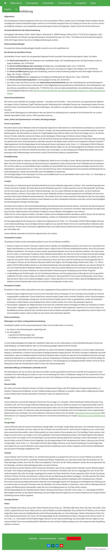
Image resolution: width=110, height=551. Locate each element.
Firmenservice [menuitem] (64, 3)
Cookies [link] (61, 538)
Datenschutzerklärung (47, 538)
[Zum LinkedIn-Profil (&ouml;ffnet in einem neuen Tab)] (57, 545)
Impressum (33, 538)
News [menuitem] (93, 3)
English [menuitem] (7, 9)
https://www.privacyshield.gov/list (87, 413)
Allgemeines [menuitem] (16, 3)
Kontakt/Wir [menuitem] (81, 3)
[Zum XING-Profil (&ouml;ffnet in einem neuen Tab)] (52, 545)
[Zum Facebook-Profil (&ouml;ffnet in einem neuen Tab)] (48, 545)
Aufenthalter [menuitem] (48, 3)
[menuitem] (5, 3)
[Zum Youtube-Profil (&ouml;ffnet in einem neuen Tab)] (61, 545)
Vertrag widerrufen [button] (73, 538)
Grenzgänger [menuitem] (32, 3)
